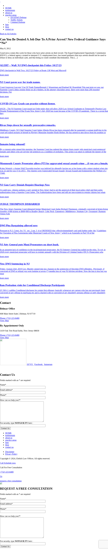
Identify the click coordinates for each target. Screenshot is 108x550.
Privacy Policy (11, 454)
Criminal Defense (18, 22)
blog (7, 27)
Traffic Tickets (17, 20)
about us (8, 13)
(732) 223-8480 (7, 472)
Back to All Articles (8, 34)
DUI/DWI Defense (18, 17)
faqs (7, 24)
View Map (4, 320)
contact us (9, 29)
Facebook (39, 364)
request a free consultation (11, 481)
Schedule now (10, 463)
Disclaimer (9, 452)
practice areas (10, 15)
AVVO (30, 364)
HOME (8, 8)
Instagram (48, 364)
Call (2, 463)
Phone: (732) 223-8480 (9, 318)
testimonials (10, 10)
